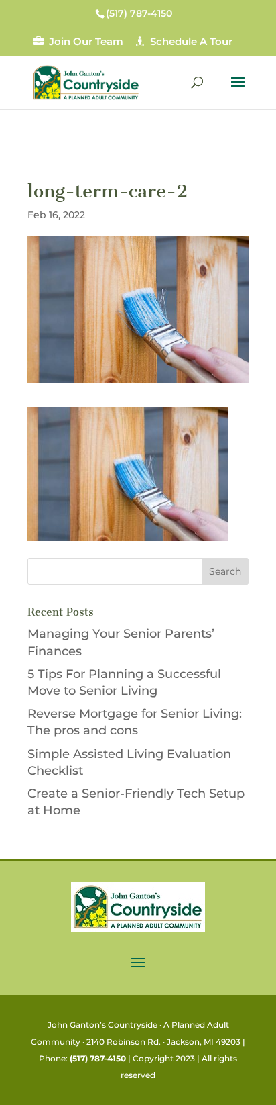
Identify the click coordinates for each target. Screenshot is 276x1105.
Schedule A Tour (191, 41)
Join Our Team (86, 41)
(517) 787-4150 (98, 1058)
